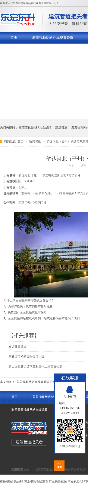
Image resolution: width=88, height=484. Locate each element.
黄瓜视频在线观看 (36, 481)
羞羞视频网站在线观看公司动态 (38, 382)
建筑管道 (61, 127)
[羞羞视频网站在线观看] (18, 25)
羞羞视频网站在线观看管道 (52, 37)
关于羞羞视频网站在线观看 (30, 49)
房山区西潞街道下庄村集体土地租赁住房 (35, 366)
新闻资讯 (35, 141)
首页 (13, 37)
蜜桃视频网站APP (11, 481)
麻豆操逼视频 (58, 481)
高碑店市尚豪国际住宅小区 (26, 356)
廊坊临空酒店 (17, 346)
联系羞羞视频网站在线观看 (29, 409)
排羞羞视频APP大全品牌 (35, 127)
